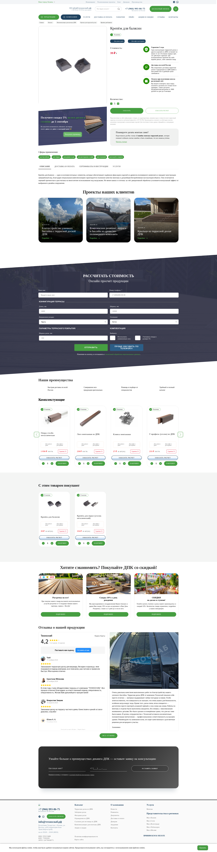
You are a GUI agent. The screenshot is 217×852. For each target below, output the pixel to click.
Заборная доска (80, 812)
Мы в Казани (151, 818)
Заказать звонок (56, 816)
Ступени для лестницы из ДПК (86, 821)
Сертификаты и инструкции (93, 166)
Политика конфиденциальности (86, 836)
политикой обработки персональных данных (122, 354)
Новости (114, 809)
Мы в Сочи (151, 821)
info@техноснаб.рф (81, 8)
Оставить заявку (150, 768)
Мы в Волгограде (153, 824)
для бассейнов (44, 157)
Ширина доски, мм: (46, 333)
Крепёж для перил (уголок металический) (89, 517)
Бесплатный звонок (160, 9)
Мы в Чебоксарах (153, 827)
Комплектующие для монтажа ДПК (88, 825)
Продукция (49, 17)
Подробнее (60, 614)
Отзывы (161, 17)
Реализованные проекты (106, 2)
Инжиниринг (90, 2)
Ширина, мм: (114, 306)
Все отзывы (109, 735)
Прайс (131, 17)
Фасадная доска (80, 815)
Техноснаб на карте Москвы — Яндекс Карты (73, 729)
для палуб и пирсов (116, 157)
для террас (56, 157)
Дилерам (126, 2)
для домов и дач (69, 157)
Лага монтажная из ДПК (88, 434)
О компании (117, 805)
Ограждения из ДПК (82, 818)
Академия (114, 825)
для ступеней (101, 157)
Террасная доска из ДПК (84, 809)
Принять (202, 848)
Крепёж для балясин (50, 517)
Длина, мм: (43, 306)
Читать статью (121, 142)
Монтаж (150, 809)
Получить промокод (72, 134)
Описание (45, 166)
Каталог (79, 805)
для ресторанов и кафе (85, 157)
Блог (119, 2)
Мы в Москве (151, 830)
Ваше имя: (42, 290)
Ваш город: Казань (45, 2)
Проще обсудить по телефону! (126, 347)
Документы (115, 815)
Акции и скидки (145, 17)
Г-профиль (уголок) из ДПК (162, 434)
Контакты (173, 17)
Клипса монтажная (122, 434)
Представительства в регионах (163, 813)
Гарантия (120, 17)
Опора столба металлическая (48, 434)
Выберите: (113, 333)
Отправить (91, 347)
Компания (71, 17)
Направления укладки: (46, 317)
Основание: (114, 317)
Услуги (86, 17)
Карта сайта (79, 839)
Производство (137, 2)
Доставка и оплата (103, 17)
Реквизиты (114, 812)
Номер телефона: (115, 290)
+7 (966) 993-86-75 (135, 8)
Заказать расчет (162, 110)
